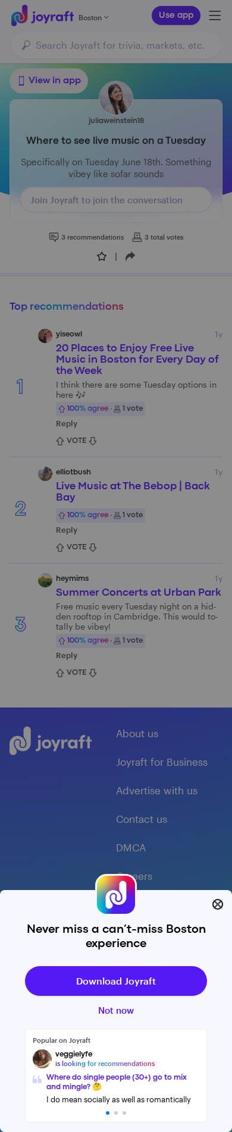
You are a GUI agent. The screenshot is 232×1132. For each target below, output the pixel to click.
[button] (107, 1113)
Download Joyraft (116, 980)
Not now (116, 1010)
